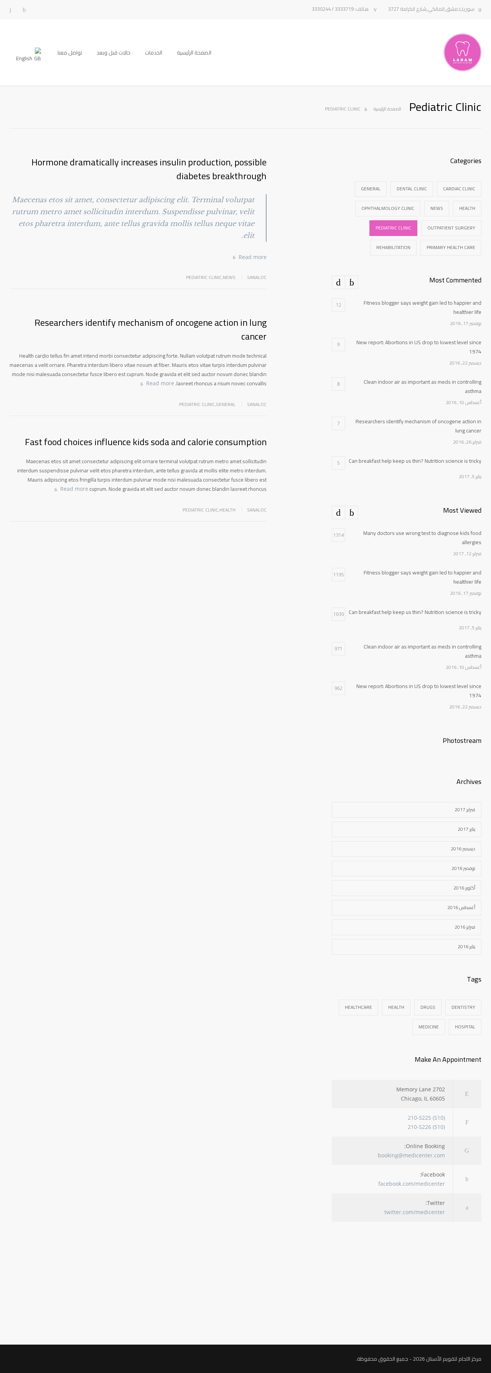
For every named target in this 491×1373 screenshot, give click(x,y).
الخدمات (153, 53)
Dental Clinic (412, 188)
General (226, 404)
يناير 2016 (466, 946)
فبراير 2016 (465, 926)
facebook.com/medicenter (411, 1183)
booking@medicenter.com (411, 1155)
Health (227, 509)
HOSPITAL (465, 1026)
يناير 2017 (466, 829)
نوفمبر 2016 (463, 868)
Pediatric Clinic (204, 277)
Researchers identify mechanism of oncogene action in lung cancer (151, 329)
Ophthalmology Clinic (387, 208)
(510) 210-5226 (426, 1126)
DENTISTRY (463, 1007)
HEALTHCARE (358, 1007)
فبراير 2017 (465, 809)
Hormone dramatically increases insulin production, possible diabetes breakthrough (149, 169)
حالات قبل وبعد (113, 53)
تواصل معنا (70, 53)
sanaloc (257, 277)
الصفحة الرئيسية (194, 53)
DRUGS (427, 1007)
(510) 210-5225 (426, 1117)
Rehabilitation (393, 247)
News (229, 277)
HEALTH (396, 1007)
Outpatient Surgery (451, 227)
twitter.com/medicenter (414, 1212)
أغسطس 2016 (461, 907)
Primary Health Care (451, 247)
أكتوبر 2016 (464, 887)
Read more (253, 257)
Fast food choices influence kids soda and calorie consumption (146, 442)
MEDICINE (429, 1026)
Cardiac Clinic (459, 188)
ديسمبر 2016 (463, 848)
